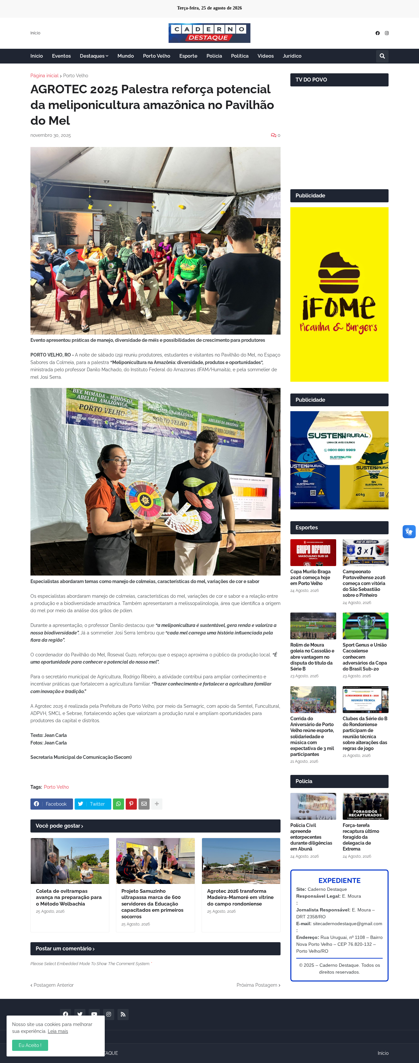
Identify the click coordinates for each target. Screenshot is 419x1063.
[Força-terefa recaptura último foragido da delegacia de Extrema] (366, 806)
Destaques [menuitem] (92, 56)
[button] (382, 56)
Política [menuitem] (239, 56)
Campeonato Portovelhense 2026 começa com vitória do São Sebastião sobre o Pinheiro (364, 583)
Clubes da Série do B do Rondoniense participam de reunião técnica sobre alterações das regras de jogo (365, 733)
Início (35, 33)
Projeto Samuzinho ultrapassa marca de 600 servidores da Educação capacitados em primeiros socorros (152, 904)
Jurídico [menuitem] (292, 56)
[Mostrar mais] (156, 804)
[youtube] (94, 1014)
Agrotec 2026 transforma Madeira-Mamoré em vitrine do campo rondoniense (240, 897)
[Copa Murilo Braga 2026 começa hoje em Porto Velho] (313, 552)
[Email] (144, 804)
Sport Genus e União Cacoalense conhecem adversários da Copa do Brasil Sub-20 (365, 656)
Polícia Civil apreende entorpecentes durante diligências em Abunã (311, 837)
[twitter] (79, 1014)
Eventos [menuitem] (61, 56)
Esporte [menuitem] (188, 56)
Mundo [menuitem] (126, 56)
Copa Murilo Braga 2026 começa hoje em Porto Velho (310, 577)
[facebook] (377, 33)
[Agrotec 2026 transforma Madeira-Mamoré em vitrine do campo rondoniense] (241, 861)
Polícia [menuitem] (214, 56)
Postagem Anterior (54, 985)
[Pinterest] (131, 804)
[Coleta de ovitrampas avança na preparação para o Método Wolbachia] (70, 861)
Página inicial (44, 75)
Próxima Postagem (257, 985)
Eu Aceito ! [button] (30, 1045)
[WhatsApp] (118, 804)
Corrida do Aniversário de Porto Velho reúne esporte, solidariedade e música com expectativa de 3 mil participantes (312, 736)
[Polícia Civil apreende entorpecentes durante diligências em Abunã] (313, 806)
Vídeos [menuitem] (266, 56)
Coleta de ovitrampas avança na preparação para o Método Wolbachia (69, 897)
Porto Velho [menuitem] (156, 56)
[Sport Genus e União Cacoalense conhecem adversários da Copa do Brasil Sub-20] (366, 626)
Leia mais (58, 1031)
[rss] (123, 1014)
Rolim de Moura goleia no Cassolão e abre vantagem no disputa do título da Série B (312, 656)
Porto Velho (75, 75)
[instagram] (387, 33)
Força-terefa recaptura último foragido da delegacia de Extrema (361, 837)
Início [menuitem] (36, 56)
